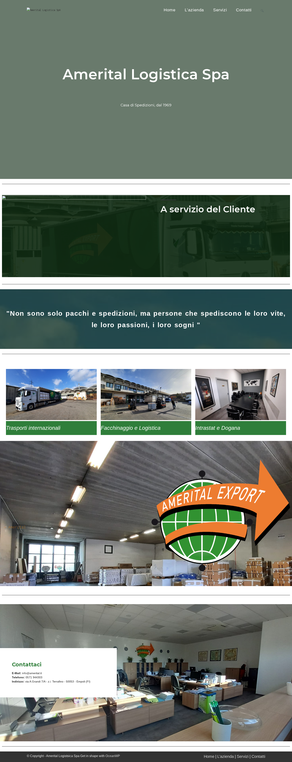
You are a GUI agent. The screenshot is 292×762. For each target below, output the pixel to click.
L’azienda (225, 756)
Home (209, 756)
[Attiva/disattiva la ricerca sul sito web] (262, 10)
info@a (26, 673)
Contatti (258, 756)
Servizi (242, 756)
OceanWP (112, 756)
